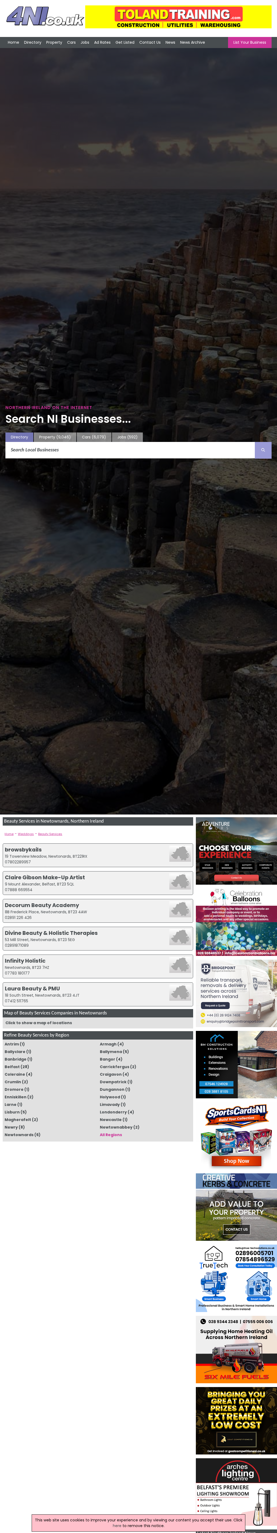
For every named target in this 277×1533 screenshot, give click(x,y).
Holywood (110, 1097)
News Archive (192, 42)
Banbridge (16, 1059)
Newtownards (19, 1134)
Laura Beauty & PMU (32, 988)
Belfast (12, 1066)
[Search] (263, 450)
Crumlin (13, 1082)
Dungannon (112, 1089)
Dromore (14, 1089)
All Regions (111, 1134)
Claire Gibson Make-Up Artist (45, 877)
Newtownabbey (116, 1127)
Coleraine (15, 1074)
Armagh (108, 1044)
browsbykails (23, 849)
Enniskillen (16, 1097)
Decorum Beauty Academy (42, 905)
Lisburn (12, 1112)
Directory (32, 42)
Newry (11, 1127)
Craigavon (111, 1074)
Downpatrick (113, 1082)
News (170, 42)
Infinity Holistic (25, 961)
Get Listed (125, 42)
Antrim (12, 1044)
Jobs (85, 42)
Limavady (110, 1104)
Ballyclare (15, 1051)
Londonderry (113, 1112)
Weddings (26, 834)
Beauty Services (50, 834)
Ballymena (111, 1051)
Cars (71, 42)
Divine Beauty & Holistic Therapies (51, 933)
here (117, 1525)
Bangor (107, 1059)
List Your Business (249, 42)
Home (13, 42)
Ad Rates (102, 42)
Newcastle (111, 1119)
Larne (11, 1104)
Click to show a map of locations (38, 1023)
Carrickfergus (114, 1066)
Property (54, 42)
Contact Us (150, 42)
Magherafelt (18, 1119)
